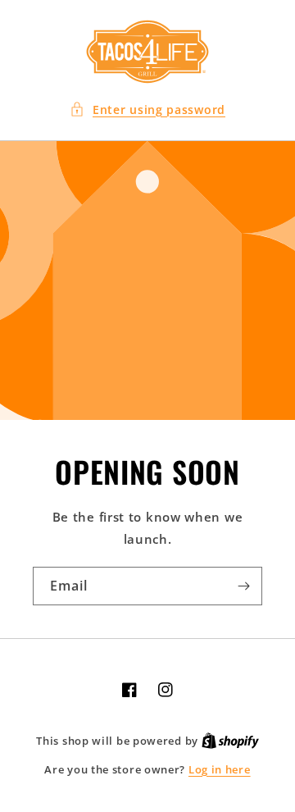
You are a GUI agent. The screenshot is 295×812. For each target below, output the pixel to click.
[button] (147, 109)
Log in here (219, 769)
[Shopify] (230, 740)
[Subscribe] (243, 586)
